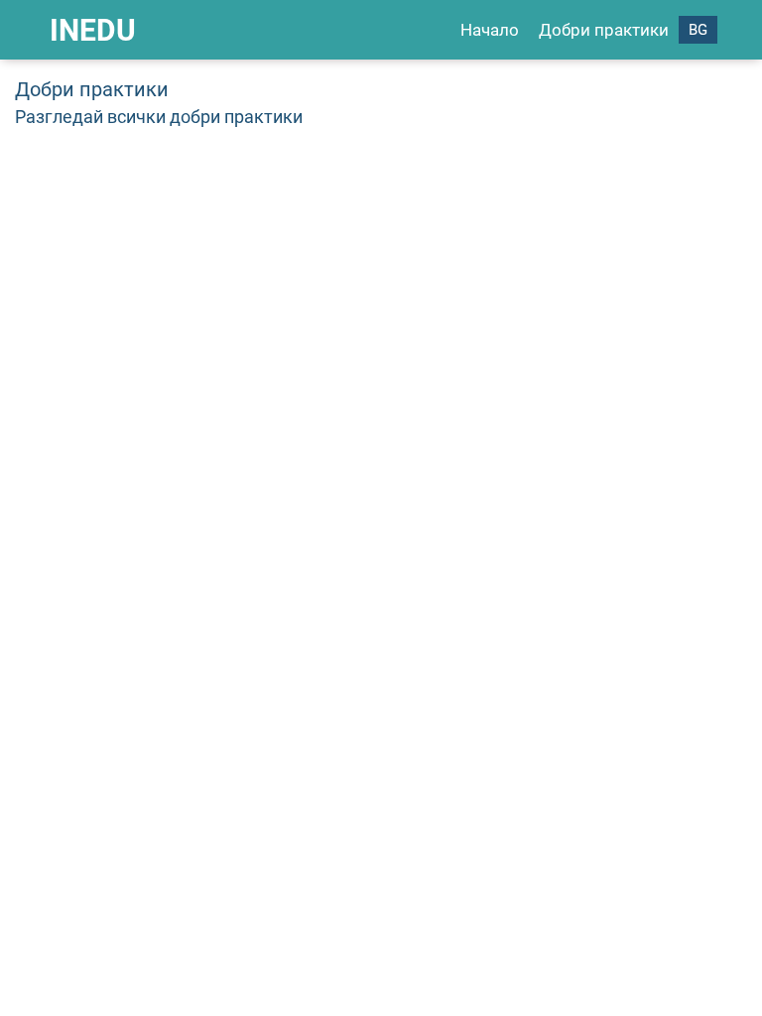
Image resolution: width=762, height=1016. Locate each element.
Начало (489, 30)
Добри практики (604, 30)
